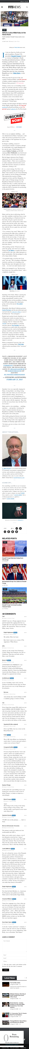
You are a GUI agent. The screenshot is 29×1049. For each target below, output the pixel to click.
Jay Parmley (15, 325)
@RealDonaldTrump (17, 369)
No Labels (20, 304)
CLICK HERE (18, 495)
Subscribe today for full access (12, 1042)
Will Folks (21, 344)
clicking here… (21, 520)
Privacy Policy (23, 1047)
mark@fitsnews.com (19, 477)
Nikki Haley (17, 73)
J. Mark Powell (6, 468)
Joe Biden (11, 250)
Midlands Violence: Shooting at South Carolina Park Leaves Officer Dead (18, 995)
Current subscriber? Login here (11, 1044)
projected (4, 107)
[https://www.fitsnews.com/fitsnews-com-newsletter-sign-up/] (14, 511)
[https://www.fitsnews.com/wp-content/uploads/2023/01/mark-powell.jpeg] (14, 450)
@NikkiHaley (8, 365)
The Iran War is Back (15, 982)
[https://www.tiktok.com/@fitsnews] (24, 1039)
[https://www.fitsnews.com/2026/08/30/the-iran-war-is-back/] (5, 984)
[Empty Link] (25, 978)
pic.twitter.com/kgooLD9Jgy (14, 374)
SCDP (4, 323)
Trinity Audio (17, 47)
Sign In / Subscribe (24, 1)
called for (13, 109)
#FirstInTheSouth (14, 371)
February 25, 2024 (14, 379)
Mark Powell (5, 41)
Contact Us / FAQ (5, 1047)
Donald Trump (16, 56)
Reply (25, 616)
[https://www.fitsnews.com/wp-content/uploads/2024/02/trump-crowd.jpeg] (14, 200)
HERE (23, 493)
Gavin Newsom (6, 310)
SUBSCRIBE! (19, 127)
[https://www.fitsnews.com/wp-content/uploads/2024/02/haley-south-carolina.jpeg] (14, 283)
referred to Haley (16, 312)
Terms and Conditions (14, 1047)
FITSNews (6, 561)
